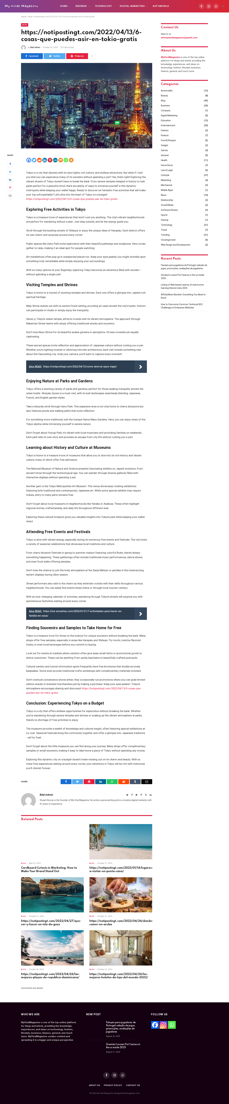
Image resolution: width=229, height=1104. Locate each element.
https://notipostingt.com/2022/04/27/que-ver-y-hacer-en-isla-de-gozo (51, 923)
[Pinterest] (10, 187)
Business (81, 6)
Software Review (169, 210)
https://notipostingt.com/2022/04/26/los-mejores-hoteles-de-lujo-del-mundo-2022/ (118, 976)
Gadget (164, 145)
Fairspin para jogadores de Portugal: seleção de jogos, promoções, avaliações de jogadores (121, 1027)
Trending (165, 235)
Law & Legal (167, 170)
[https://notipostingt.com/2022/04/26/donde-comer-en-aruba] (120, 895)
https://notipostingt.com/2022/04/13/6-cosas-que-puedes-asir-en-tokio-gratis (71, 199)
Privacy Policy (113, 1085)
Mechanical (166, 185)
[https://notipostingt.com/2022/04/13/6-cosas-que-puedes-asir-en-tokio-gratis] (86, 105)
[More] (71, 160)
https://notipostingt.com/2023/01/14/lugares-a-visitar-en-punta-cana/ (120, 870)
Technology (103, 6)
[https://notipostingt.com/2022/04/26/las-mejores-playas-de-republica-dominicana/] (52, 948)
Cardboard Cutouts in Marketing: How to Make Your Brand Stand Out (49, 870)
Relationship (167, 200)
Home (64, 6)
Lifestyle (165, 175)
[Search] (222, 6)
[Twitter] (10, 172)
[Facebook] (10, 164)
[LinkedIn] (10, 180)
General (165, 155)
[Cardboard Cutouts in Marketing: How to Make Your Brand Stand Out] (52, 841)
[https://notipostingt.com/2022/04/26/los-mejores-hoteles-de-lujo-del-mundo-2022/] (120, 948)
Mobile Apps (167, 190)
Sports (164, 215)
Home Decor (167, 165)
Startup (164, 220)
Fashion (165, 130)
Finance (165, 135)
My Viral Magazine (21, 6)
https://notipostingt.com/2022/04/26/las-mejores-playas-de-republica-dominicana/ (50, 976)
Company (165, 110)
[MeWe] (55, 160)
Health (164, 160)
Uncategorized (168, 240)
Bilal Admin (35, 47)
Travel (164, 230)
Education (166, 120)
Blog (24, 25)
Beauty (164, 95)
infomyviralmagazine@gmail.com (179, 37)
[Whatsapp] (66, 160)
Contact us (133, 1085)
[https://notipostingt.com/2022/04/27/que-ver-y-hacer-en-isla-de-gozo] (52, 895)
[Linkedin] (44, 160)
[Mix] (60, 160)
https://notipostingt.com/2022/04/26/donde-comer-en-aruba (120, 923)
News (163, 195)
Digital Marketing (132, 6)
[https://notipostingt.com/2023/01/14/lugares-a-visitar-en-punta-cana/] (120, 841)
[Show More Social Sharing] (92, 56)
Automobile (161, 6)
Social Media (167, 205)
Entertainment (168, 125)
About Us (94, 1085)
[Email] (10, 195)
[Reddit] (39, 160)
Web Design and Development (175, 245)
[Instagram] (163, 1025)
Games (164, 150)
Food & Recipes (168, 140)
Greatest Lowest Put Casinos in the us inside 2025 (123, 1046)
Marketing (166, 180)
